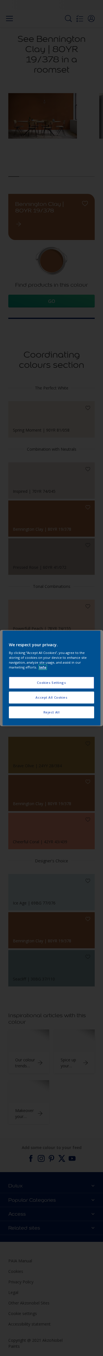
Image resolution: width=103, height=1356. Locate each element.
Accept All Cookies (51, 697)
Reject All (51, 712)
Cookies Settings (51, 683)
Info (42, 667)
